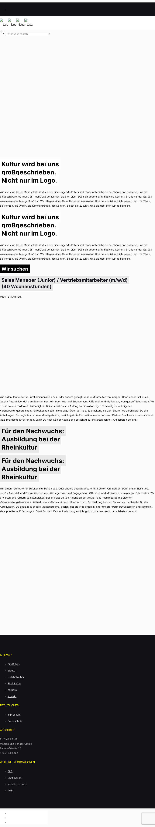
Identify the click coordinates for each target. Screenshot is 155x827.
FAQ (10, 771)
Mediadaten (15, 777)
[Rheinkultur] (16, 24)
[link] (50, 33)
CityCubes (14, 664)
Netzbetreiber (16, 676)
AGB (10, 790)
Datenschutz (15, 721)
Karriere (12, 689)
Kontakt (12, 696)
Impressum (14, 714)
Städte (11, 670)
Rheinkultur (14, 683)
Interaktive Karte (17, 784)
